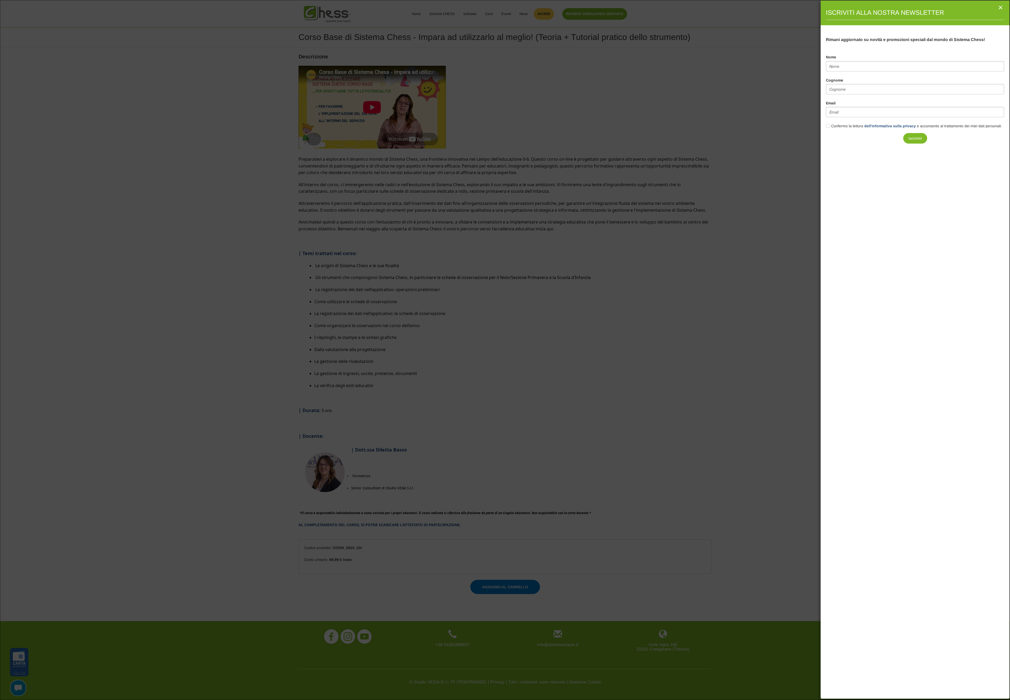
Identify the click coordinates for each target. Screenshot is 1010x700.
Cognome (834, 80)
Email (831, 103)
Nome (831, 57)
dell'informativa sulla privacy (890, 126)
